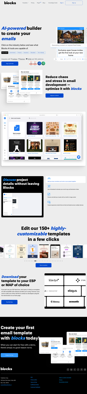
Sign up (74, 2)
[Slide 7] (34, 261)
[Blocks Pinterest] (81, 369)
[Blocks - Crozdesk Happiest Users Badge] (43, 63)
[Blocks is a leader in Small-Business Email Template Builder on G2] (31, 63)
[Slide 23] (62, 261)
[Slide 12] (44, 261)
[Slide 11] (42, 261)
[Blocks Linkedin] (71, 369)
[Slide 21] (59, 261)
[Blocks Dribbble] (85, 369)
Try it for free (9, 302)
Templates (25, 2)
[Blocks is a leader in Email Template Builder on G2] (35, 63)
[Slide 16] (51, 261)
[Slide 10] (40, 261)
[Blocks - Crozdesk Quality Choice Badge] (39, 63)
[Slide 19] (55, 261)
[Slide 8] (36, 261)
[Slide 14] (47, 261)
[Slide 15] (49, 261)
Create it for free (9, 355)
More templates (43, 265)
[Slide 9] (38, 261)
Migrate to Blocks (54, 95)
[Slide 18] (54, 261)
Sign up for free (10, 63)
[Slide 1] (25, 261)
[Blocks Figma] (78, 369)
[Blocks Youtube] (74, 369)
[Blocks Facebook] (68, 369)
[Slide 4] (30, 261)
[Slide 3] (28, 261)
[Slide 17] (52, 261)
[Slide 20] (57, 261)
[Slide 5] (31, 261)
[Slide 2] (26, 261)
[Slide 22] (60, 261)
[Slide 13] (46, 261)
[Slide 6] (33, 261)
